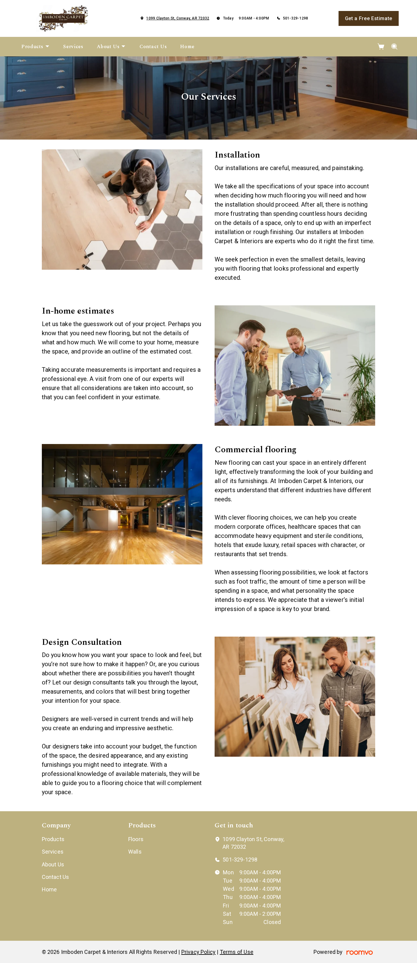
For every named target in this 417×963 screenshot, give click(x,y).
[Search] (394, 47)
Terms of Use (236, 952)
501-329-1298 (295, 18)
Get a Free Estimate (368, 18)
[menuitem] (35, 46)
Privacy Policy (198, 952)
